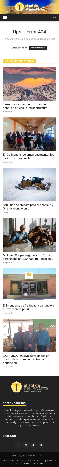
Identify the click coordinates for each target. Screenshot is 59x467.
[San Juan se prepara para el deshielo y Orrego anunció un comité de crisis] (29, 184)
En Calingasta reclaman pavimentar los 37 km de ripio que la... (28, 156)
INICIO (14, 455)
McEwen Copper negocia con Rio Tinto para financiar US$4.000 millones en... (28, 257)
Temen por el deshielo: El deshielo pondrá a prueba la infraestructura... (26, 106)
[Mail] (33, 445)
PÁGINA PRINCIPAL (38, 48)
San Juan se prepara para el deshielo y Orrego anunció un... (28, 206)
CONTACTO (42, 455)
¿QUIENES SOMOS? (27, 455)
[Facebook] (18, 445)
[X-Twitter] (41, 445)
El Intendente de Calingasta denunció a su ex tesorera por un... (28, 307)
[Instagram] (25, 445)
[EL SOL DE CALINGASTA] (29, 7)
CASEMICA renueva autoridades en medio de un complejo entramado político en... (26, 359)
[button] (4, 17)
